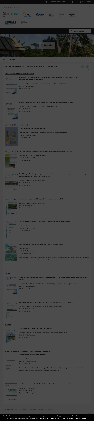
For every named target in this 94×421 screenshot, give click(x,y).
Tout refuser (55, 418)
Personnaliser (81, 418)
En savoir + (44, 418)
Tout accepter (68, 418)
